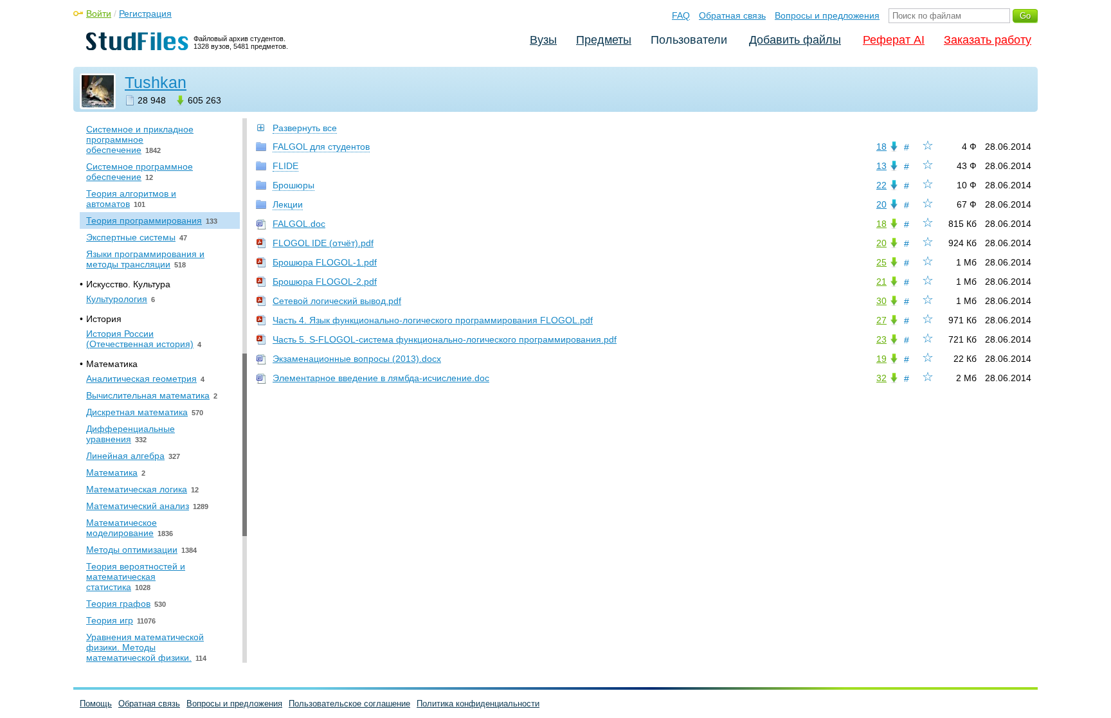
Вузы (543, 39)
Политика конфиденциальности (478, 703)
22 (881, 185)
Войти (98, 13)
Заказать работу (987, 39)
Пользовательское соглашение (349, 703)
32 (881, 378)
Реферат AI (894, 39)
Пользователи (689, 39)
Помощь (96, 703)
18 (881, 146)
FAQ (681, 15)
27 (881, 320)
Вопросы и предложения (827, 15)
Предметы (603, 39)
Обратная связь (732, 15)
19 (881, 359)
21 (881, 281)
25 (881, 262)
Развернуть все (305, 128)
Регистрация (145, 13)
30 (881, 301)
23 (881, 339)
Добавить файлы (795, 39)
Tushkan (155, 82)
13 (881, 166)
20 (881, 204)
